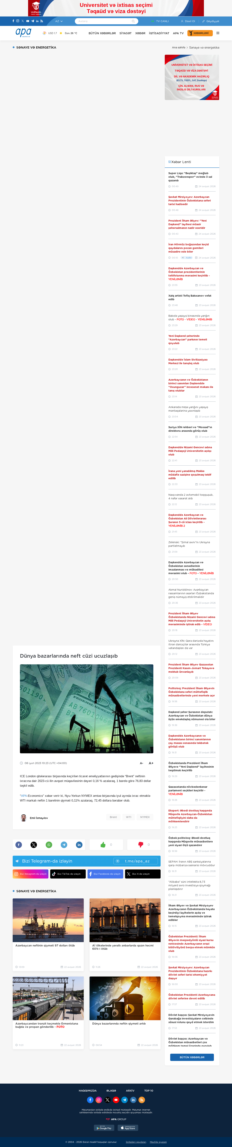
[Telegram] (32, 21)
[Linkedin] (37, 21)
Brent (113, 817)
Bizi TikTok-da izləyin (68, 874)
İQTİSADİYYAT (159, 33)
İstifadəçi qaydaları (136, 1142)
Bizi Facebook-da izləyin (107, 874)
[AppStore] (128, 1128)
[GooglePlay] (104, 1128)
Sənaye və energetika (204, 47)
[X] (22, 21)
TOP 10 (148, 1090)
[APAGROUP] (116, 1119)
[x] (107, 1100)
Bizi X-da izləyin (141, 874)
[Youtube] (27, 21)
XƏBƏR (140, 33)
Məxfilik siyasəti (158, 1142)
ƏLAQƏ (111, 1090)
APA (24, 796)
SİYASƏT (125, 33)
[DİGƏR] (216, 33)
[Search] (133, 21)
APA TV (178, 33)
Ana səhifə (178, 47)
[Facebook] (13, 21)
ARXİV (130, 1090)
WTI (128, 817)
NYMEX (145, 817)
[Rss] (41, 21)
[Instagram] (17, 21)
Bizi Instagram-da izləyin (33, 874)
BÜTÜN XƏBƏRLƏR (102, 33)
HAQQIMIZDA (88, 1090)
